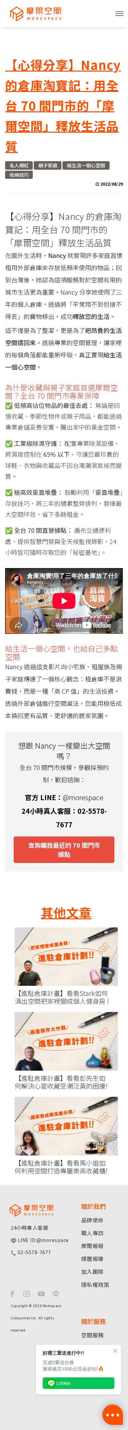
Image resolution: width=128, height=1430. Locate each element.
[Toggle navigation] (119, 14)
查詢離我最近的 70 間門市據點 (64, 850)
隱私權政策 (95, 1284)
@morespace (83, 797)
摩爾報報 (92, 1246)
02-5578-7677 (33, 1252)
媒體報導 (92, 1259)
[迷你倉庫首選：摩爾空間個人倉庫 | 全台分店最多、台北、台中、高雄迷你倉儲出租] (32, 13)
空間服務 (92, 1335)
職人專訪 (92, 1233)
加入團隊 (92, 1271)
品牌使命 (92, 1220)
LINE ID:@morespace (42, 1240)
